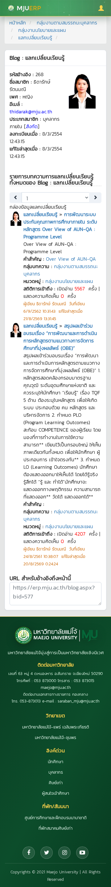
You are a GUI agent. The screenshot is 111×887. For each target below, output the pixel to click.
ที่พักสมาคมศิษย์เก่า (55, 828)
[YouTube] (82, 852)
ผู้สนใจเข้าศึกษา (55, 793)
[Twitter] (46, 852)
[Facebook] (29, 852)
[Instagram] (64, 852)
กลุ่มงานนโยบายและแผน (42, 30)
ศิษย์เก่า (56, 783)
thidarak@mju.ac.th (31, 111)
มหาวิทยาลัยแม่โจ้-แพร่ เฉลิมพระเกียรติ (55, 727)
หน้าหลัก (17, 22)
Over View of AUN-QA (71, 259)
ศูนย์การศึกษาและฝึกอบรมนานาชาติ (56, 818)
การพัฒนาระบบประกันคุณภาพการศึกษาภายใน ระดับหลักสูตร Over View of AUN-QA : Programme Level (60, 225)
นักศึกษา (55, 762)
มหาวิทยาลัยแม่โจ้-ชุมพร (55, 737)
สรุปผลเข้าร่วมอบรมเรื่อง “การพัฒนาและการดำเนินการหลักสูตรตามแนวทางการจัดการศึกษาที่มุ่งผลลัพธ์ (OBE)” (60, 337)
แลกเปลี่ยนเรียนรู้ (40, 214)
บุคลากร (55, 772)
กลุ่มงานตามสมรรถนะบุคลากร (67, 22)
